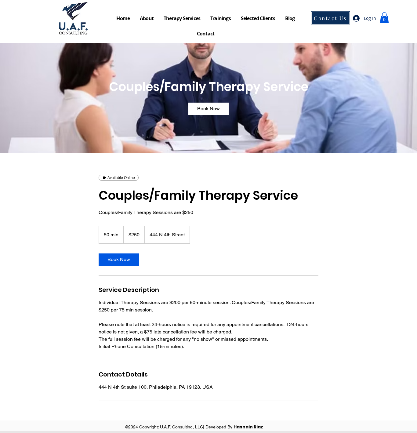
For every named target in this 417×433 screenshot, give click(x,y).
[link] (208, 109)
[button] (384, 17)
